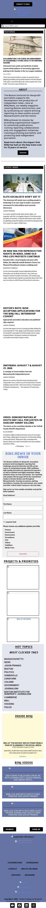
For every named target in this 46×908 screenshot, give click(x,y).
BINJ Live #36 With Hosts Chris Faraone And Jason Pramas (23, 795)
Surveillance (10, 537)
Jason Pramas (12, 665)
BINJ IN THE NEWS (29, 869)
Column (8, 682)
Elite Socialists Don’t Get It (22, 196)
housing (9, 704)
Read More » (23, 756)
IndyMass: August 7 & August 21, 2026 (22, 367)
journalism (11, 688)
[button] (12, 21)
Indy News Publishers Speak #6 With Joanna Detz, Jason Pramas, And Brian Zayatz (23, 777)
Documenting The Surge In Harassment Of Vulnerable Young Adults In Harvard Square (22, 60)
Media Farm (9, 548)
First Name (7, 504)
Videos (7, 543)
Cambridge (10, 697)
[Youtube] (12, 905)
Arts (6, 540)
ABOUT (23, 89)
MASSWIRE (30, 875)
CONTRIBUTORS (15, 863)
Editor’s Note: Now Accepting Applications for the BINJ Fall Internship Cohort (21, 312)
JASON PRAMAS (9, 211)
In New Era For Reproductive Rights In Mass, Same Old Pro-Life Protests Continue (22, 253)
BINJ (6, 700)
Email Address (9, 495)
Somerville (11, 675)
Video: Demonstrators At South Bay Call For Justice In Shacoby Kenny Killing (22, 420)
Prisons (8, 530)
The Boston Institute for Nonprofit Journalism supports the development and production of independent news (22, 99)
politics (9, 672)
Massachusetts (13, 659)
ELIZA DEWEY (8, 432)
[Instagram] (33, 905)
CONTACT (12, 869)
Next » (27, 446)
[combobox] (23, 25)
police (8, 707)
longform (10, 678)
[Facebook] (19, 905)
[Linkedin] (26, 905)
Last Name (7, 513)
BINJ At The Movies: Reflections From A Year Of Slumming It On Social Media (23, 744)
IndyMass (9, 545)
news (7, 662)
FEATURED (9, 32)
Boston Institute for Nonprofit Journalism (17, 693)
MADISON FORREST (10, 268)
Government (10, 532)
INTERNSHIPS (32, 863)
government (11, 685)
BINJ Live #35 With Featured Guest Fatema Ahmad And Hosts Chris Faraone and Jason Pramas (23, 812)
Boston (8, 669)
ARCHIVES (16, 875)
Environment (10, 535)
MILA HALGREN (7, 74)
